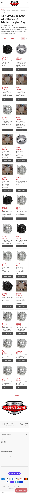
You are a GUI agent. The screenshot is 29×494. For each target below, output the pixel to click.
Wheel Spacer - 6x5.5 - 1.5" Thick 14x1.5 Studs (7, 356)
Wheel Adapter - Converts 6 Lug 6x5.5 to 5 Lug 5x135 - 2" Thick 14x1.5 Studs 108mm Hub (21, 300)
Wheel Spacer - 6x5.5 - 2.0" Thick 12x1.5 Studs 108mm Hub (7, 329)
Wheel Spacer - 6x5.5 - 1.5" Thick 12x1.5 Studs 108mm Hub (21, 213)
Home (2, 9)
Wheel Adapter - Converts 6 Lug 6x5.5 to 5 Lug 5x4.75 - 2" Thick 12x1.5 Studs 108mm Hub (7, 154)
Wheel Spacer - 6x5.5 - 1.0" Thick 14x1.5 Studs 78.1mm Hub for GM (7, 63)
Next (16, 395)
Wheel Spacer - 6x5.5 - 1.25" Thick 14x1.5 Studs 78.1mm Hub (7, 383)
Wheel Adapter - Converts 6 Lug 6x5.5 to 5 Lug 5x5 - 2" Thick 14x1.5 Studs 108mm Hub (7, 94)
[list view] (26, 38)
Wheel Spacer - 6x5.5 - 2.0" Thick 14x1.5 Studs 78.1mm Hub (21, 356)
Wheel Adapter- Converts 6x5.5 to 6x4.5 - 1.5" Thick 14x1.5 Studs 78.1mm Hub (7, 270)
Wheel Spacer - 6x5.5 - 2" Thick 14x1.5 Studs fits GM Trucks (7, 299)
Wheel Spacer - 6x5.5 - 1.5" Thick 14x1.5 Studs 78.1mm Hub (21, 242)
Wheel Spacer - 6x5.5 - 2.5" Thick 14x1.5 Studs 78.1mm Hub (7, 242)
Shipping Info (17, 486)
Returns (4, 486)
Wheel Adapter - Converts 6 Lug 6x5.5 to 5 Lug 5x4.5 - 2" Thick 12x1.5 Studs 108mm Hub (21, 94)
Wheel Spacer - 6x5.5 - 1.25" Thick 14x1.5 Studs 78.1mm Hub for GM (7, 214)
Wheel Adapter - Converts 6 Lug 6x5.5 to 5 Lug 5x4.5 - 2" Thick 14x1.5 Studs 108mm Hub (21, 124)
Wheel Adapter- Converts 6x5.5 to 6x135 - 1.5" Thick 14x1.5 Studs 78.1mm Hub (21, 270)
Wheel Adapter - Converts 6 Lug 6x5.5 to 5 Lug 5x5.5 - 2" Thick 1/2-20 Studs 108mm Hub (21, 154)
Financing (24, 486)
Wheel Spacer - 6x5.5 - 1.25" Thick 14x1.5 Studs (21, 183)
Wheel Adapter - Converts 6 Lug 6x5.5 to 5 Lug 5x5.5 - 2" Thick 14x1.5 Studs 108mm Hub (21, 64)
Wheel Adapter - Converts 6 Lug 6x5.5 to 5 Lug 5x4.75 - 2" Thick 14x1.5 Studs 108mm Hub (7, 184)
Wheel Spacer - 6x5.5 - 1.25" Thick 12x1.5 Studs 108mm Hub (21, 329)
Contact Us (10, 486)
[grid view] (23, 38)
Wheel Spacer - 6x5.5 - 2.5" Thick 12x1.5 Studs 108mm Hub (7, 122)
